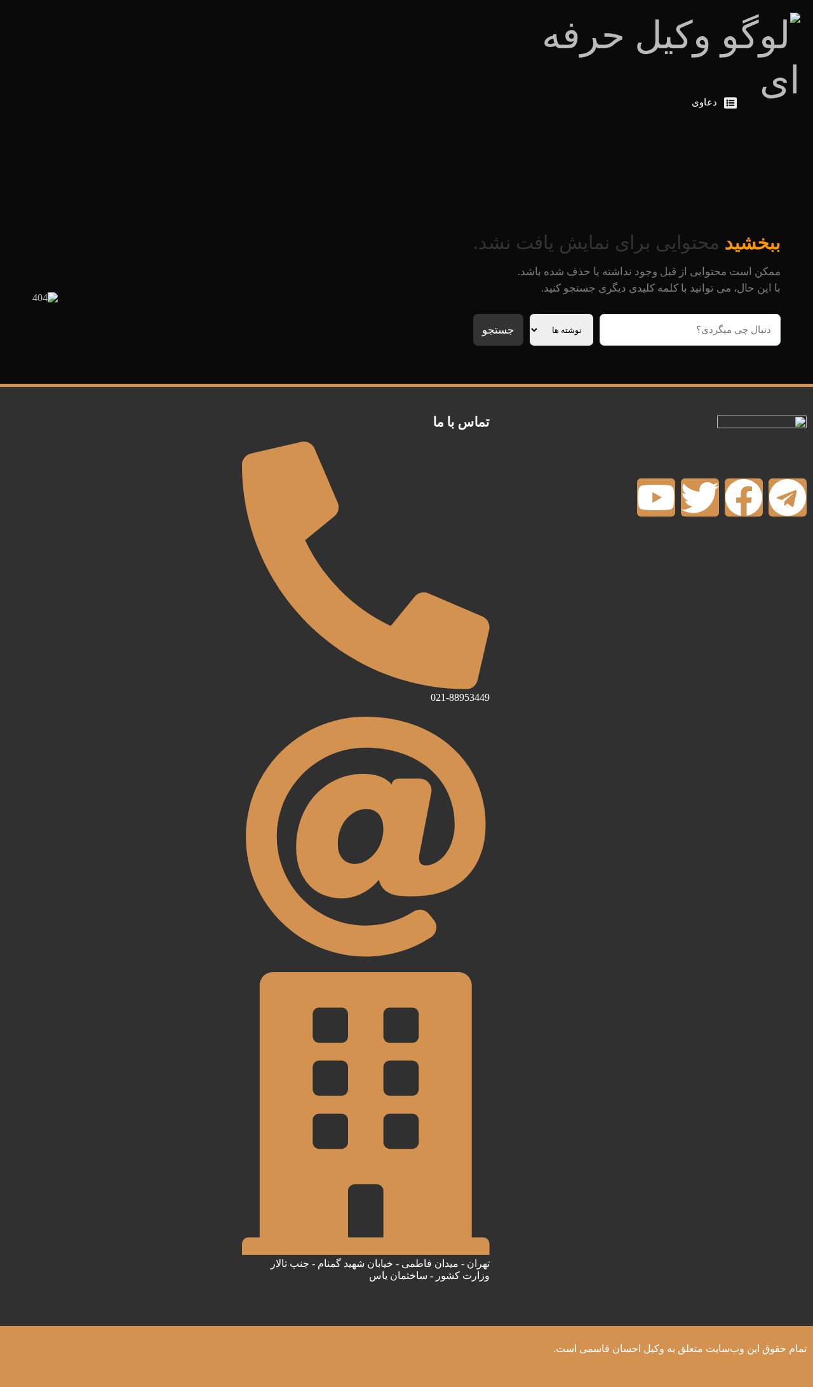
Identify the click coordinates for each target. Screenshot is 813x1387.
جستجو (498, 330)
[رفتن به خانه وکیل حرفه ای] (777, 103)
